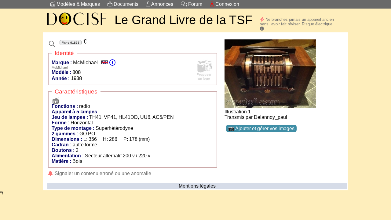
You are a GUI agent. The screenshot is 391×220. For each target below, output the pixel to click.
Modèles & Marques (77, 4)
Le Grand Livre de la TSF (183, 20)
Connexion (226, 4)
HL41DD (128, 117)
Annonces (161, 4)
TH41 (95, 117)
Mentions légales (197, 186)
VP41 (110, 117)
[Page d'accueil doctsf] (76, 26)
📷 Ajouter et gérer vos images (261, 128)
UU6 (145, 117)
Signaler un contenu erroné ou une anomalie (102, 173)
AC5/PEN (163, 117)
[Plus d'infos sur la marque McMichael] (112, 62)
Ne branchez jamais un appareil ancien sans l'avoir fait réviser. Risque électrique (297, 21)
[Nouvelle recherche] (52, 44)
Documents (125, 4)
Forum (194, 4)
